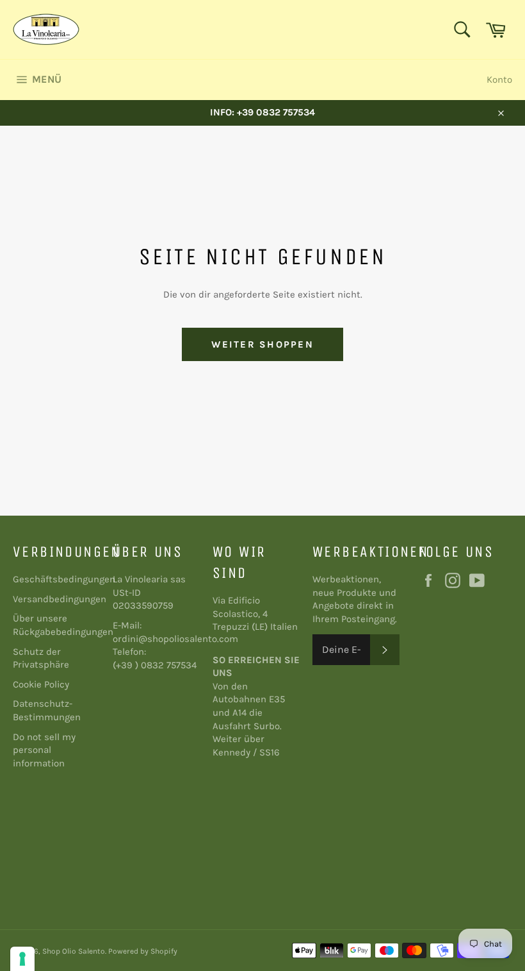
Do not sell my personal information (44, 750)
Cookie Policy (41, 684)
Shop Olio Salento (73, 951)
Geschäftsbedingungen (64, 579)
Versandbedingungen (59, 599)
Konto (499, 79)
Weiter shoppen (262, 344)
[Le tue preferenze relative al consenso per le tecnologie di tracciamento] (22, 959)
